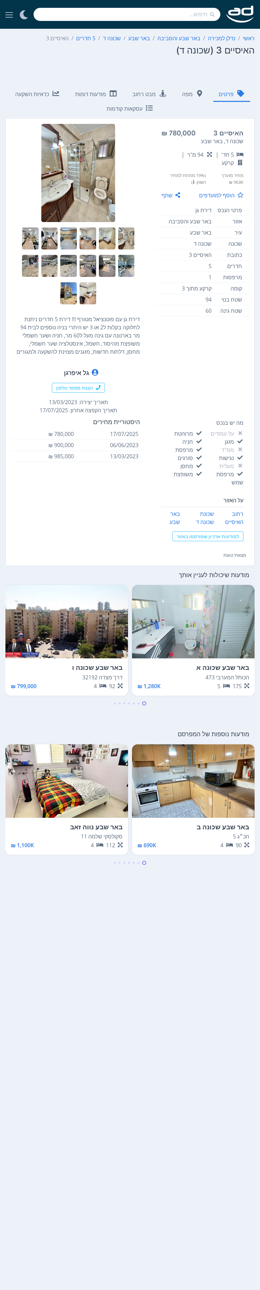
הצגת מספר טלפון (74, 388)
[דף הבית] (240, 14)
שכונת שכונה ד (205, 518)
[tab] (231, 94)
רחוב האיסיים (234, 518)
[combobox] (127, 14)
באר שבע (175, 518)
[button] (144, 703)
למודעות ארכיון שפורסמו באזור (208, 536)
